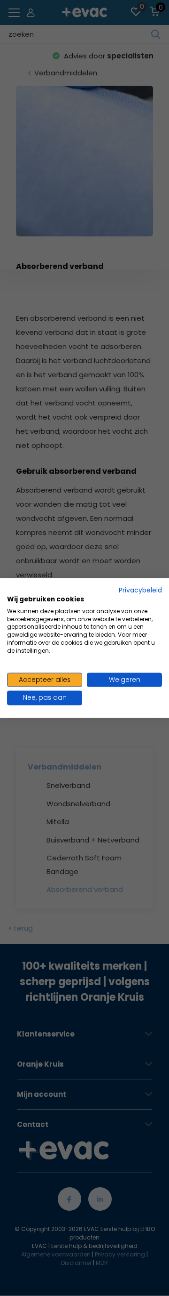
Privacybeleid (140, 590)
